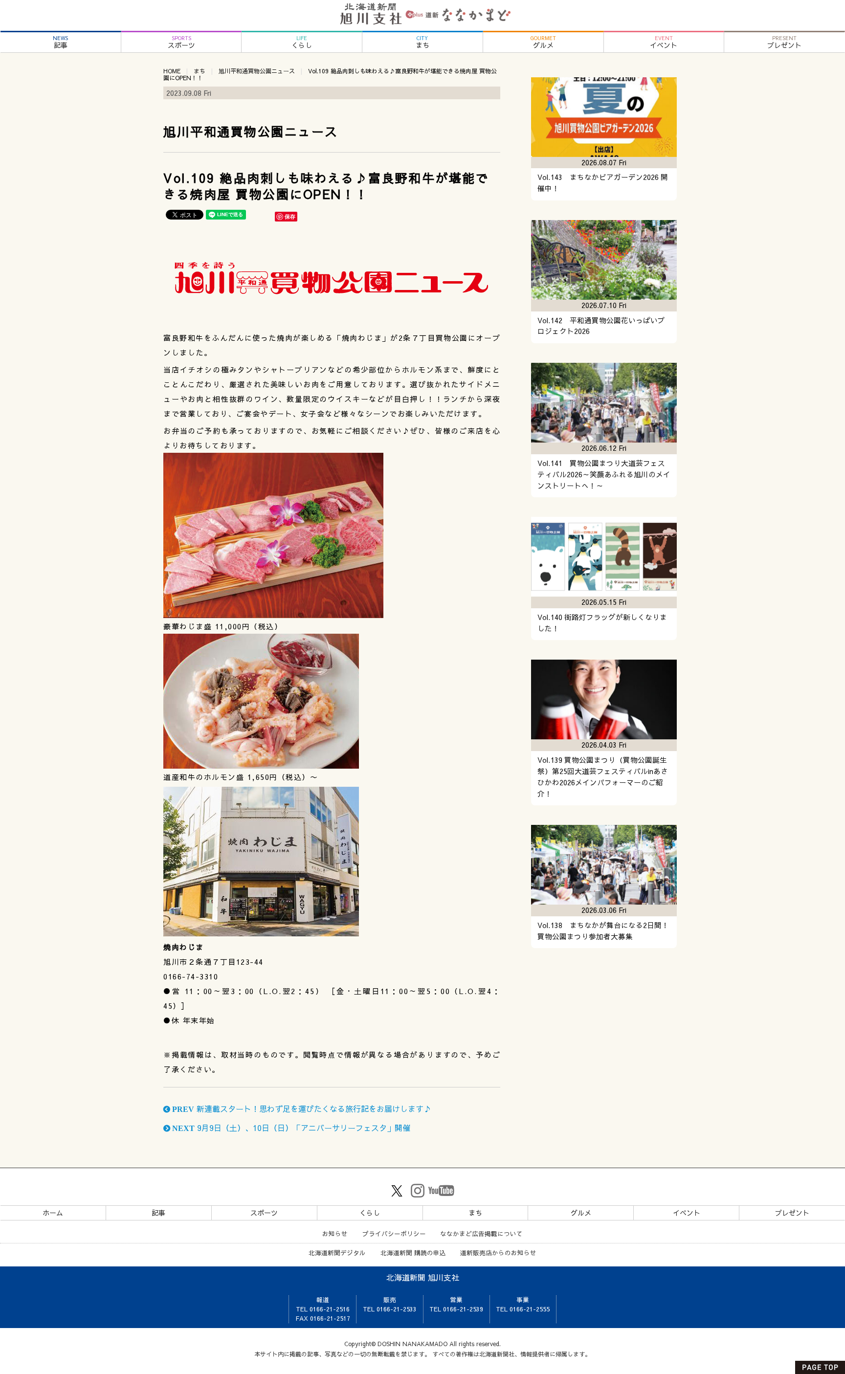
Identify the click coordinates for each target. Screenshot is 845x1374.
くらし (301, 42)
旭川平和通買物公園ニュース (257, 71)
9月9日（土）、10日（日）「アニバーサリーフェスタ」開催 (290, 1127)
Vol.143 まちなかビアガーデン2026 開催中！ (602, 182)
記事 (60, 42)
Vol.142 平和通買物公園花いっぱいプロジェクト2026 (601, 325)
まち (422, 42)
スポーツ (181, 42)
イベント (663, 42)
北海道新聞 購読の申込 (413, 1252)
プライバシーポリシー (394, 1233)
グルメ (543, 42)
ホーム (53, 1213)
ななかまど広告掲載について (481, 1233)
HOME (171, 71)
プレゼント (784, 42)
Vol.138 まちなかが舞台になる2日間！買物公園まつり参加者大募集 (603, 930)
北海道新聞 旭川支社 (422, 1277)
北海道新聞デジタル (337, 1252)
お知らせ (335, 1233)
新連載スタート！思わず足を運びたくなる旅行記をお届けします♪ (300, 1108)
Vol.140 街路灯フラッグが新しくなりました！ (602, 622)
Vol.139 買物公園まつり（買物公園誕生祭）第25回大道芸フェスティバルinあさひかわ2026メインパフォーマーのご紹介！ (602, 776)
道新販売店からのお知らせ (498, 1252)
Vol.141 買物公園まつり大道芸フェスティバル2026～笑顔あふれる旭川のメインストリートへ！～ (603, 474)
